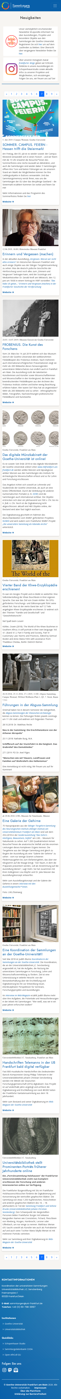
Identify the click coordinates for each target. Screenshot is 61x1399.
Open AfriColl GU (13, 1355)
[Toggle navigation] (55, 6)
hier (40, 44)
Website (7, 201)
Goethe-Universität (14, 1324)
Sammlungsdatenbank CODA (19, 1349)
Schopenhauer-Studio (15, 1344)
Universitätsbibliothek (15, 1329)
